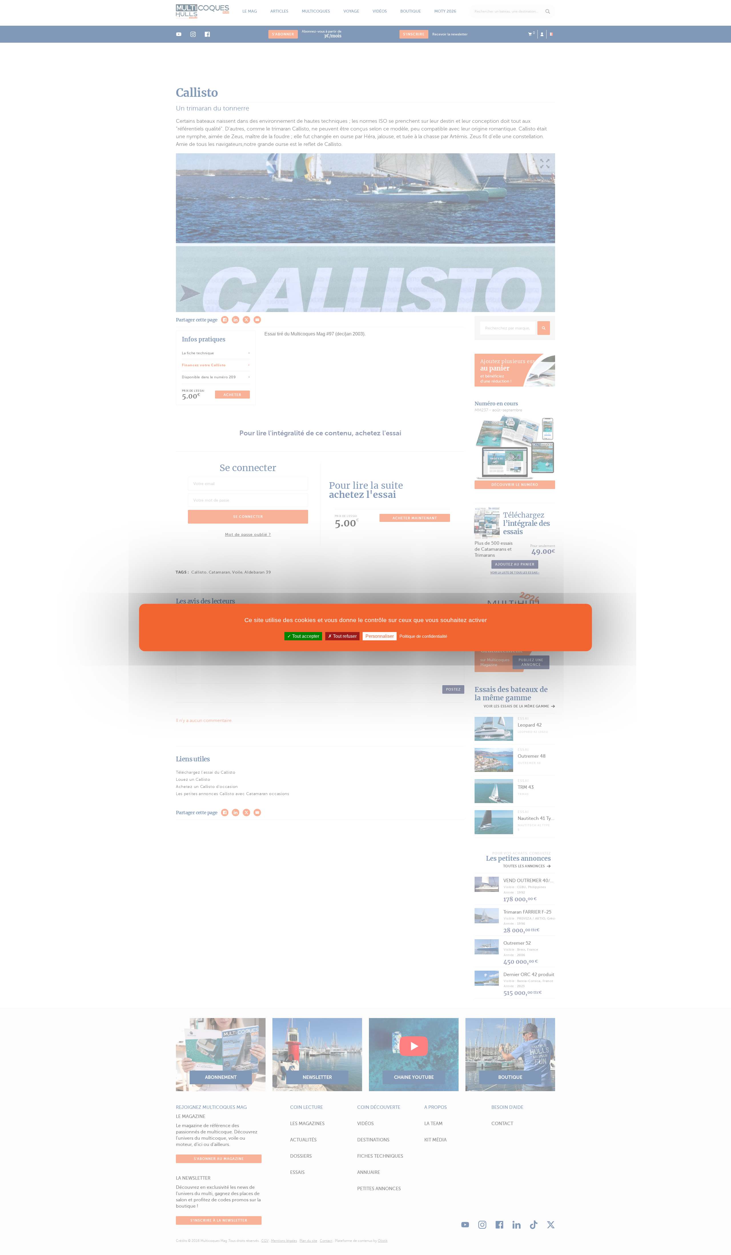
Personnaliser (380, 636)
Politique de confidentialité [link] (423, 636)
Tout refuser (344, 636)
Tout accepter (305, 636)
